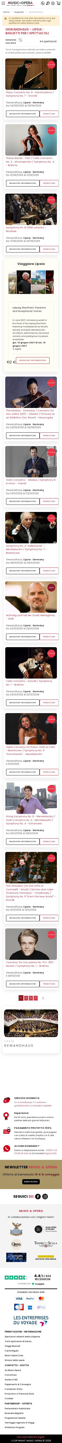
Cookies (9, 1398)
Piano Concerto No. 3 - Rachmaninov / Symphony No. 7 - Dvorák (30, 94)
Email (29, 1153)
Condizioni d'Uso (13, 1389)
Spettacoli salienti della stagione (22, 1336)
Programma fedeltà (15, 1418)
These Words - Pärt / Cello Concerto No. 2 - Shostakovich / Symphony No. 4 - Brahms (30, 161)
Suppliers (19, 12)
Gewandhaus (14, 102)
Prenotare (49, 114)
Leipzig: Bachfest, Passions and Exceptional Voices (29, 309)
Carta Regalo (12, 1350)
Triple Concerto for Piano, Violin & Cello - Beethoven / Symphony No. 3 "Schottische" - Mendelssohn (30, 750)
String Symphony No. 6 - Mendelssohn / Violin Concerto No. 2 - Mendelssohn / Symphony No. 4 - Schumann (30, 820)
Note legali (38, 1437)
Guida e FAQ (11, 1379)
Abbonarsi (31, 1181)
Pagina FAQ (50, 1153)
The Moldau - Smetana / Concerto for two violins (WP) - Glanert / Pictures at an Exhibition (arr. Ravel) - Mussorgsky (30, 414)
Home (6, 12)
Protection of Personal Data (19, 1393)
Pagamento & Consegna (18, 1384)
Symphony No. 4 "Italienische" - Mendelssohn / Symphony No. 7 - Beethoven (26, 549)
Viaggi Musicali (12, 1346)
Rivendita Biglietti (14, 1413)
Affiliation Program (15, 1427)
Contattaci (11, 1375)
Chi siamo (23, 1437)
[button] (53, 3)
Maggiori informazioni (23, 114)
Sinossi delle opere (15, 1360)
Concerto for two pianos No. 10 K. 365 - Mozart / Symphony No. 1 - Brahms (30, 964)
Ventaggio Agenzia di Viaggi (19, 1422)
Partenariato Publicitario (18, 1408)
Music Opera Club (14, 1355)
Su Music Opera (13, 1370)
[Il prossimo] (42, 998)
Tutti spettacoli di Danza (18, 1341)
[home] (20, 4)
